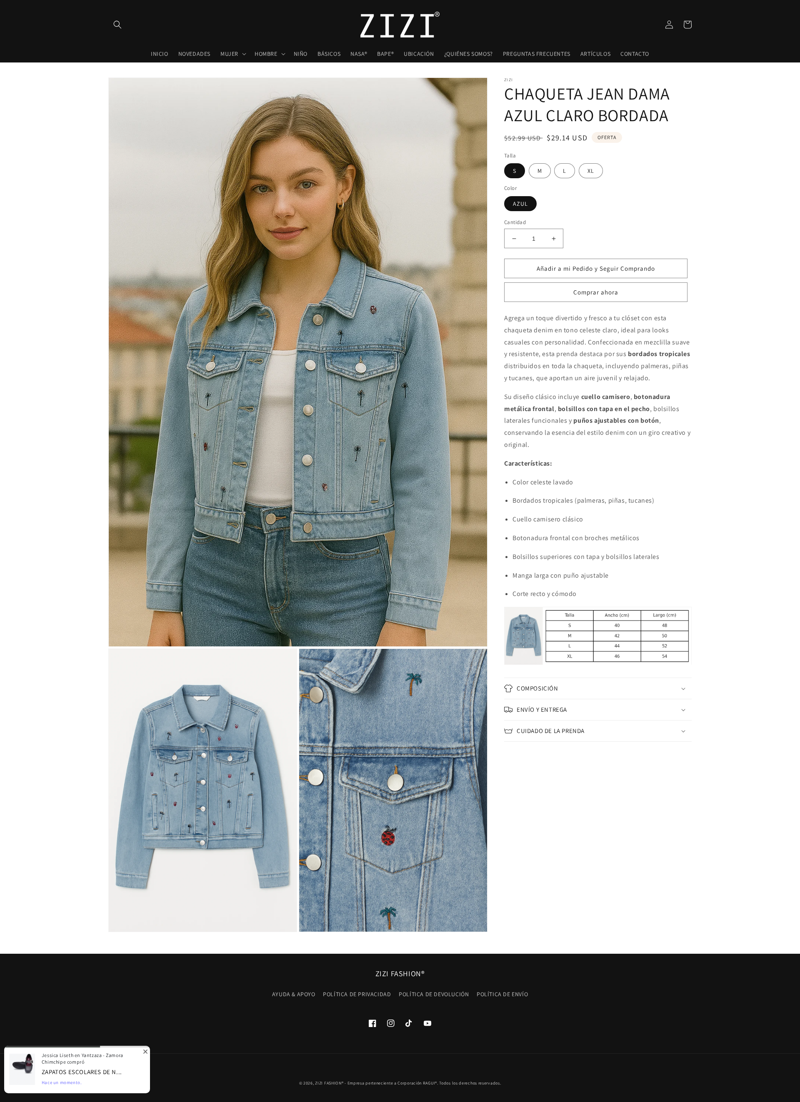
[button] (117, 24)
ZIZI (319, 1083)
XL (591, 171)
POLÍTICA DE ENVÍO (502, 994)
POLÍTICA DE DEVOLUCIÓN (434, 994)
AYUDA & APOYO (293, 994)
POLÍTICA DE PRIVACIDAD (357, 994)
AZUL (520, 203)
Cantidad (515, 222)
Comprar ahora (595, 292)
